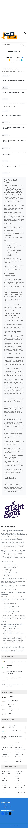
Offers (7, 60)
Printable (19, 60)
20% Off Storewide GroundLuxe (15, 684)
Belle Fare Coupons (13, 704)
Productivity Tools (8, 806)
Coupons (19, 57)
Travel (5, 807)
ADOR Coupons (12, 696)
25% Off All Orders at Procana (14, 665)
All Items (8, 57)
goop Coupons (11, 713)
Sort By (14, 63)
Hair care (6, 804)
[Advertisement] (14, 15)
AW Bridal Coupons (13, 700)
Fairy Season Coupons (13, 709)
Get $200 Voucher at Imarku (14, 678)
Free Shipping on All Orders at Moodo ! (16, 661)
